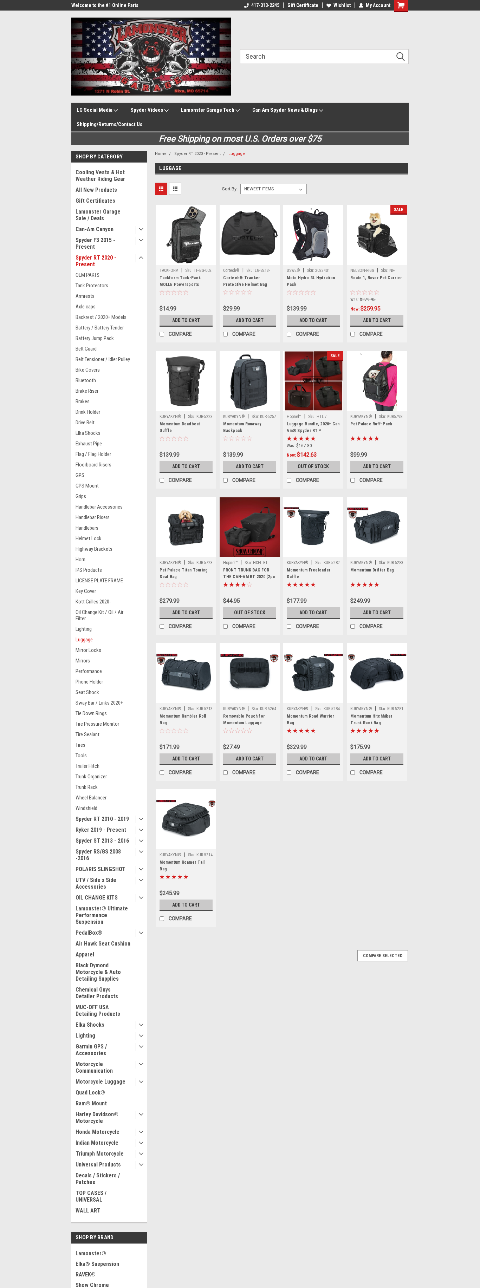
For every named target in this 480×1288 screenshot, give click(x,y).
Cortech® (231, 270)
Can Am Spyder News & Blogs (285, 110)
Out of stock (313, 466)
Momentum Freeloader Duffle (309, 573)
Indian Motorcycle (97, 1142)
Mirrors (83, 661)
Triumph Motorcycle (100, 1153)
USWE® (293, 270)
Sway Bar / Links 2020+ (99, 703)
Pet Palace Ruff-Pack (371, 423)
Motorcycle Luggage (100, 1081)
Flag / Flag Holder (93, 454)
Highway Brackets (94, 549)
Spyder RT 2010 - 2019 (102, 819)
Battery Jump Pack (95, 338)
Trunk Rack (87, 787)
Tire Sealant (87, 734)
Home (161, 153)
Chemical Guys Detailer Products (97, 993)
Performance (89, 671)
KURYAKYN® (170, 416)
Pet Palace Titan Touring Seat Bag (184, 573)
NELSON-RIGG (362, 270)
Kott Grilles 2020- (93, 602)
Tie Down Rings (91, 713)
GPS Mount (87, 486)
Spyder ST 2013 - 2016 (102, 840)
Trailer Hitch (87, 766)
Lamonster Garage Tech (208, 110)
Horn (80, 559)
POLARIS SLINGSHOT (100, 869)
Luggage (84, 639)
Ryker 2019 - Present (101, 829)
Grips (81, 496)
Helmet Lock (89, 538)
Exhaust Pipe (89, 443)
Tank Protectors (92, 285)
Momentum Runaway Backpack (242, 427)
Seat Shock (87, 692)
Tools (81, 755)
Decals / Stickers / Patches (98, 1178)
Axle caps (86, 306)
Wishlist (342, 5)
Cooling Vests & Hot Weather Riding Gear (100, 175)
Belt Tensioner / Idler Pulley (103, 359)
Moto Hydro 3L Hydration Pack (311, 281)
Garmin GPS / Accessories (91, 1050)
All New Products (96, 190)
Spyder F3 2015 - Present (95, 243)
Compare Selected (382, 955)
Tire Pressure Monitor (97, 724)
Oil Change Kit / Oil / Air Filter (99, 615)
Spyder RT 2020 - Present (96, 261)
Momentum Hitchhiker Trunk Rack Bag (371, 719)
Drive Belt (85, 422)
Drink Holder (88, 412)
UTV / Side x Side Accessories (96, 883)
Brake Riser (87, 391)
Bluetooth (86, 380)
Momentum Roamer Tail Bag (182, 865)
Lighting (84, 629)
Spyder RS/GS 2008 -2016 (98, 855)
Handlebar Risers (93, 517)
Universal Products (98, 1164)
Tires (80, 745)
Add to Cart (186, 320)
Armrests (85, 296)
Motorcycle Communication (94, 1067)
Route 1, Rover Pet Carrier (376, 277)
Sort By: (230, 188)
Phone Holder (89, 682)
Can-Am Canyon (94, 229)
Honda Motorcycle (97, 1132)
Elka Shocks (88, 433)
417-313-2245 (265, 5)
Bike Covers (88, 370)
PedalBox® (89, 932)
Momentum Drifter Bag (372, 570)
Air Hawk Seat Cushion (103, 943)
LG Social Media (95, 110)
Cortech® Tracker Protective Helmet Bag (245, 281)
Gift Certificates (95, 200)
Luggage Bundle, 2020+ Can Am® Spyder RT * (313, 427)
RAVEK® (86, 1274)
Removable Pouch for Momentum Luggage (244, 719)
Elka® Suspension (97, 1264)
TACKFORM (169, 270)
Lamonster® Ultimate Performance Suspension (102, 915)
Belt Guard (86, 349)
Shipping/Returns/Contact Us (109, 124)
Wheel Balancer (91, 798)
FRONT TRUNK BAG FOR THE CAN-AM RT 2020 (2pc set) (249, 577)
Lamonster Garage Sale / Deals (98, 215)
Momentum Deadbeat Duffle (180, 427)
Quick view (186, 259)
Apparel (85, 954)
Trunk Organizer (91, 776)
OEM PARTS (87, 275)
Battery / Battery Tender (100, 328)
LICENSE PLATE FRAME (99, 580)
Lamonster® (91, 1253)
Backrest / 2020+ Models (101, 317)
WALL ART (88, 1210)
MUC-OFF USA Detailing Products (98, 1010)
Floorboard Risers (93, 465)
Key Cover (86, 591)
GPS (80, 475)
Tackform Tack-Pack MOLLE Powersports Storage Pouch (180, 284)
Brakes (83, 401)
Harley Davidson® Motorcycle (97, 1117)
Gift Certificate (302, 5)
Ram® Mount (91, 1103)
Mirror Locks (88, 650)
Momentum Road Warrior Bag (310, 719)
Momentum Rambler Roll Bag (183, 719)
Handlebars (87, 528)
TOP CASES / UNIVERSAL (91, 1196)
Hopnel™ (294, 416)
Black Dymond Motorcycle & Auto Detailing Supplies (98, 972)
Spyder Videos (147, 110)
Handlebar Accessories (99, 507)
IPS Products (89, 570)
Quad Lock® (90, 1092)
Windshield (86, 808)
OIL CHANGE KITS (97, 897)
